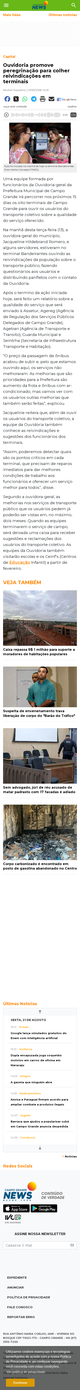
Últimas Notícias (20, 1003)
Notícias (69, 1156)
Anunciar (15, 1287)
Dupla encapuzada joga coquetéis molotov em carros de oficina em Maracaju (36, 1060)
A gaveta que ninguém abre (31, 1082)
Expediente (17, 1277)
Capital (9, 57)
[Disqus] (40, 935)
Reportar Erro (21, 1317)
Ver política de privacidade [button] (26, 1372)
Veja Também (22, 582)
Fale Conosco (20, 1307)
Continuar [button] (20, 1382)
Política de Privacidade (28, 1297)
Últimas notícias (63, 15)
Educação (19, 562)
